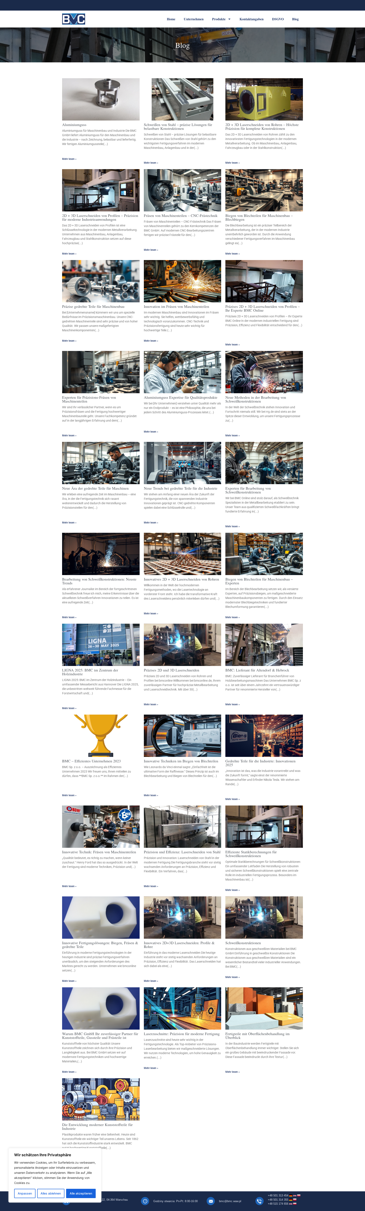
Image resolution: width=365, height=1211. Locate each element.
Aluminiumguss (74, 124)
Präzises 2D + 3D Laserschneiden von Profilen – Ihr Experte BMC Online (262, 308)
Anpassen (25, 1193)
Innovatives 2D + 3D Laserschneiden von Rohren (181, 579)
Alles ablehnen (51, 1193)
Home (171, 18)
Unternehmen (194, 18)
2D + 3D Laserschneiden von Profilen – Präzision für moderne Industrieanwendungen (100, 217)
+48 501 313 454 (278, 1195)
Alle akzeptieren (81, 1193)
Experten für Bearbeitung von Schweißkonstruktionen (248, 490)
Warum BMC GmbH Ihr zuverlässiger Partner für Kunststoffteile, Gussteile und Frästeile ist (100, 1035)
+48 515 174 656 (278, 1203)
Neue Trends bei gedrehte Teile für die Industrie (180, 488)
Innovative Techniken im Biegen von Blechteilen (181, 760)
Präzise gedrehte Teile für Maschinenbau (93, 306)
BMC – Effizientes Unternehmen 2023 (91, 760)
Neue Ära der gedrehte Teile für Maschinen (95, 488)
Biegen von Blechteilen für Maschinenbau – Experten (259, 581)
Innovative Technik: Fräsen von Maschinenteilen (99, 851)
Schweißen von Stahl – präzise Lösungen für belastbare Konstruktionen (178, 126)
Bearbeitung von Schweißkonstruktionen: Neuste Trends (99, 581)
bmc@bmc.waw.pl (230, 1201)
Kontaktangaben (252, 18)
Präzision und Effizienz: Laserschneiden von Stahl (182, 851)
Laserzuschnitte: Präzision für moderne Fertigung (182, 1033)
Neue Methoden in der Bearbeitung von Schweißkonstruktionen (255, 399)
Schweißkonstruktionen (243, 942)
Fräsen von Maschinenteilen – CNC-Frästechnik (181, 215)
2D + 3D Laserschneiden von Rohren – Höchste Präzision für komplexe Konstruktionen (262, 126)
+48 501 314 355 (278, 1199)
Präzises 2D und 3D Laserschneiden (171, 670)
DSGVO (278, 18)
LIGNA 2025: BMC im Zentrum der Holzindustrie (90, 671)
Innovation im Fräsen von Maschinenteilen (176, 306)
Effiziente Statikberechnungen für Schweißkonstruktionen (251, 853)
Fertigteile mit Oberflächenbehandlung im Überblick (257, 1035)
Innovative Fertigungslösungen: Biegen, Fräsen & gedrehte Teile (100, 944)
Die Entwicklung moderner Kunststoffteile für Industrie (97, 1126)
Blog (295, 18)
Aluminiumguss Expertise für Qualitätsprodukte (180, 397)
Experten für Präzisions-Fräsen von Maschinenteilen (89, 399)
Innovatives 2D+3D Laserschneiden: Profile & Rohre (179, 944)
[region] (54, 1175)
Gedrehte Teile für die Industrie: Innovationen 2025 (260, 762)
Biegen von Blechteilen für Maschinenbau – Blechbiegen (259, 217)
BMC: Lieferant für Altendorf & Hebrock (257, 670)
